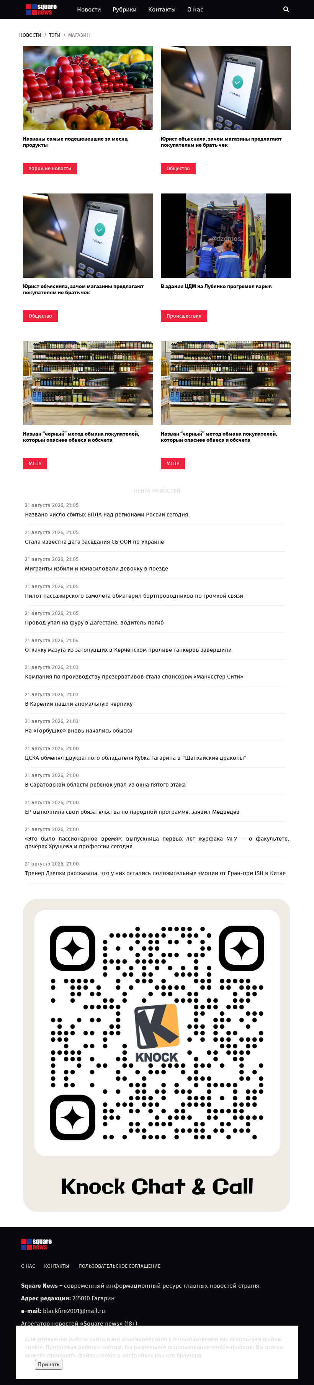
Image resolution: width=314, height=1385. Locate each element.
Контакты (162, 9)
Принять (48, 1364)
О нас (195, 9)
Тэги (55, 35)
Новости (89, 9)
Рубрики (125, 9)
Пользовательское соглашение (119, 1266)
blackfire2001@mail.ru (74, 1311)
